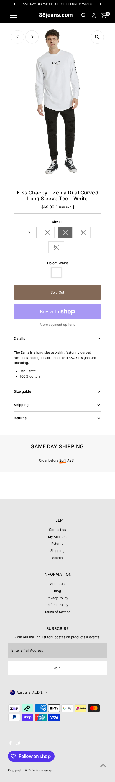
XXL (58, 248)
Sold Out (57, 292)
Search (57, 558)
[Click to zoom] (97, 37)
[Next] (32, 36)
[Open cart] (104, 15)
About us (57, 584)
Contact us (57, 530)
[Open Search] (84, 15)
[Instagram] (17, 744)
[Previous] (17, 36)
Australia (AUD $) (30, 692)
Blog (57, 591)
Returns (57, 543)
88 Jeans (44, 770)
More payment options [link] (57, 325)
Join (57, 668)
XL (86, 233)
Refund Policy (57, 605)
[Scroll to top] (103, 766)
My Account (57, 537)
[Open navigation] (13, 15)
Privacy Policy (57, 598)
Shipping (57, 551)
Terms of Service (57, 612)
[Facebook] (10, 744)
